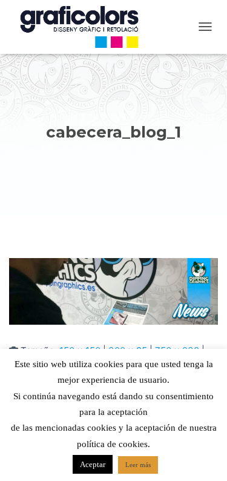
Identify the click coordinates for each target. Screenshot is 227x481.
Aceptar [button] (92, 464)
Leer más (138, 464)
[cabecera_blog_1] (113, 290)
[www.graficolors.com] (84, 27)
